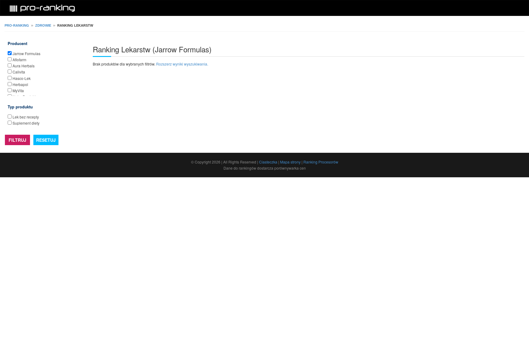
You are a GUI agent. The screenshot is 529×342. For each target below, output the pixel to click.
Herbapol (20, 84)
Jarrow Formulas (26, 53)
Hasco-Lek (22, 78)
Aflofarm (19, 59)
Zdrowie (43, 25)
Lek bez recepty (26, 116)
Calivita (19, 71)
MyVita (18, 90)
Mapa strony (290, 161)
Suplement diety (26, 123)
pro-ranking (17, 25)
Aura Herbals (24, 65)
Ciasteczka (268, 161)
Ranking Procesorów (320, 161)
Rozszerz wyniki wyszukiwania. (182, 63)
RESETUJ (46, 140)
